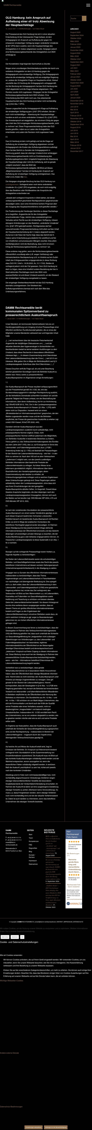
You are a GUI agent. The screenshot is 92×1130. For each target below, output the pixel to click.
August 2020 (75, 85)
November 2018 (76, 118)
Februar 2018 (75, 145)
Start (30, 834)
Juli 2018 (74, 130)
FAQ (30, 845)
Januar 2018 (75, 148)
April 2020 (74, 94)
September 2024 (77, 35)
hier (25, 177)
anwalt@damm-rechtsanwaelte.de (45, 922)
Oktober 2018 (75, 121)
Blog (30, 851)
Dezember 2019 (76, 100)
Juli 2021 (74, 68)
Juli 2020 (74, 88)
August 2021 (75, 65)
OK (22, 937)
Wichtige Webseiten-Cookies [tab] (11, 980)
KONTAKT (60, 922)
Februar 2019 (75, 115)
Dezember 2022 (76, 50)
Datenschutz (33, 864)
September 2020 (77, 82)
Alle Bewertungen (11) (73, 854)
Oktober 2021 (75, 59)
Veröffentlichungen (25, 29)
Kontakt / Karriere (32, 856)
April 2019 (74, 112)
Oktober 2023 (75, 38)
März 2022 (74, 56)
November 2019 (76, 103)
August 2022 (75, 53)
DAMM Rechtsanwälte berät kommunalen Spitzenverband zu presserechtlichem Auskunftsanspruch (31, 311)
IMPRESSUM (68, 922)
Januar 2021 (75, 76)
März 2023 (74, 41)
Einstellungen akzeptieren (34, 1127)
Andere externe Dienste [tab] (9, 1053)
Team (31, 838)
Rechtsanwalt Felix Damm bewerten (73, 885)
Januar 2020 (75, 97)
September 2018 (77, 124)
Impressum (33, 860)
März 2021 (74, 71)
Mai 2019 (74, 109)
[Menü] (87, 5)
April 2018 (74, 139)
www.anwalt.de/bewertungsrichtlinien (78, 899)
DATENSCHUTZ (78, 922)
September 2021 (77, 62)
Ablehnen (15, 937)
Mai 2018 (74, 136)
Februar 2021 (75, 74)
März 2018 (74, 142)
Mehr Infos (5, 937)
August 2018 (75, 127)
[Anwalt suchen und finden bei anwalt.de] (75, 904)
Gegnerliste (33, 848)
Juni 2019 (74, 106)
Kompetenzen (34, 841)
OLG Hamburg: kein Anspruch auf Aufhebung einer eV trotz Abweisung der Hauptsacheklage (30, 21)
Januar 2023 (75, 47)
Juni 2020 (74, 91)
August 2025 (75, 32)
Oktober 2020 (75, 80)
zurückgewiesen (12, 184)
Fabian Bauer (40, 29)
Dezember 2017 (76, 151)
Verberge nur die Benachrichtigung (55, 1127)
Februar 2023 (75, 44)
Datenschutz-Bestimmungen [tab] (11, 1106)
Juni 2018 (74, 133)
